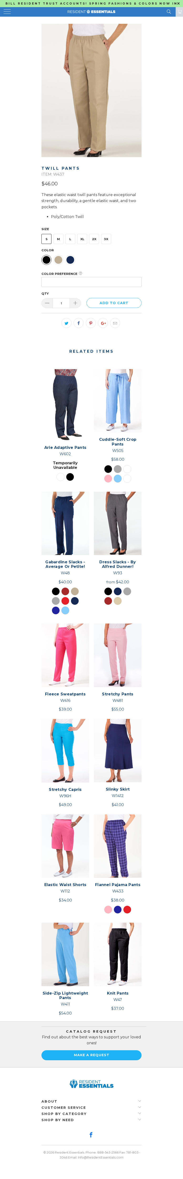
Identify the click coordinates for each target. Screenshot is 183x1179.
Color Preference (59, 274)
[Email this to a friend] (115, 323)
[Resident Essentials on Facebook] (91, 1135)
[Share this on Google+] (103, 323)
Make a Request (91, 1055)
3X (106, 239)
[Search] (168, 12)
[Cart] (179, 12)
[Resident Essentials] (91, 12)
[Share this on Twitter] (66, 323)
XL (82, 239)
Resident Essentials (69, 1152)
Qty (45, 293)
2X (94, 239)
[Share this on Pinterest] (91, 323)
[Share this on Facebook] (79, 323)
